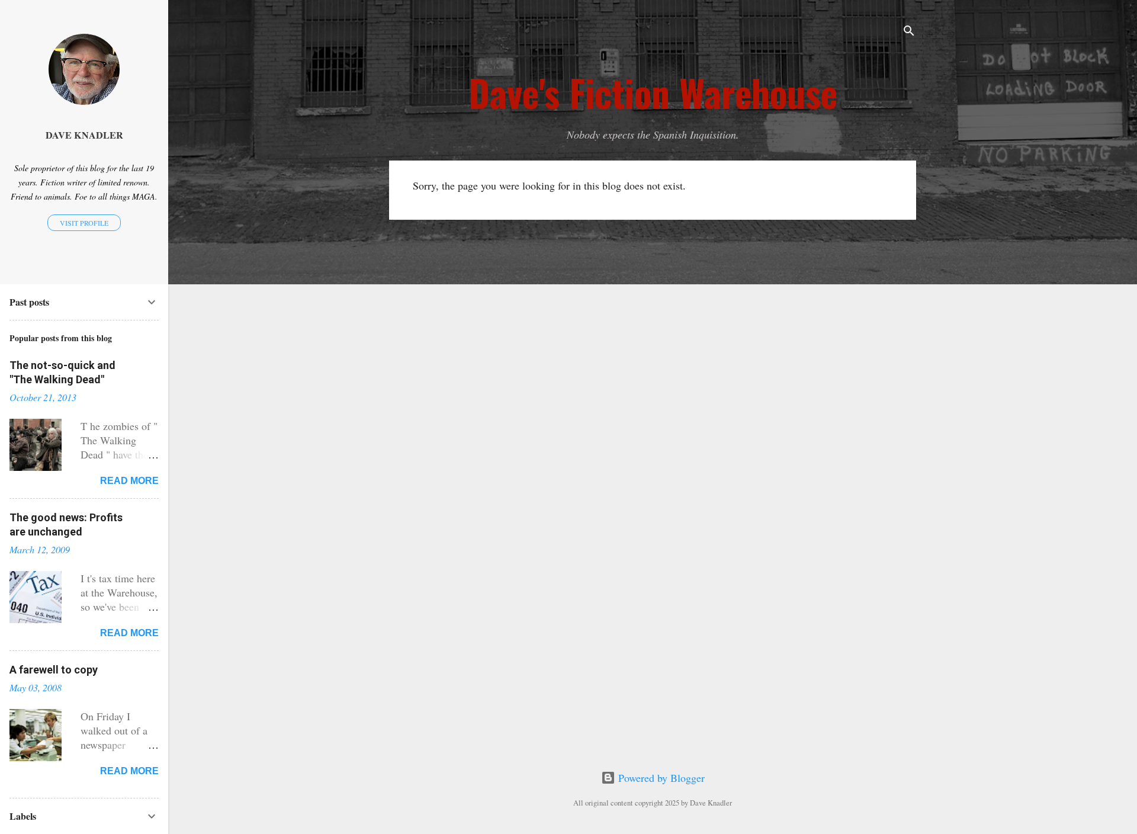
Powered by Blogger (660, 778)
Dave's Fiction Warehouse (652, 92)
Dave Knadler (84, 135)
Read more (129, 481)
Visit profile (84, 222)
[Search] (909, 32)
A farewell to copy (53, 669)
